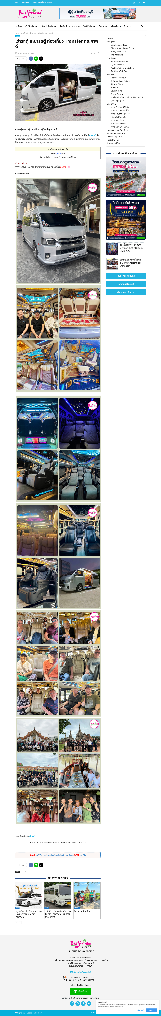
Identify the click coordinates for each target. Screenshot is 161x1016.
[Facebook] (129, 3)
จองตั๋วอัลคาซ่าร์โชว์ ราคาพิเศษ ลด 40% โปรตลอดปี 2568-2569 (131, 248)
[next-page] (20, 922)
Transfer (24, 872)
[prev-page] (16, 922)
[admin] (16, 53)
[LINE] (36, 58)
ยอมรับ (151, 1010)
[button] (142, 26)
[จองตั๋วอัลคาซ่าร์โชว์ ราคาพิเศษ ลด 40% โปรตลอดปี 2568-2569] (112, 249)
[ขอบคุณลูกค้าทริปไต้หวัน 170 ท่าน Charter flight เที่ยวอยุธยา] (112, 264)
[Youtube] (144, 3)
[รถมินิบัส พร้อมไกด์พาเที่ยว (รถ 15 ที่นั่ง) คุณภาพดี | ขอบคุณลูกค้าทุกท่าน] (57, 895)
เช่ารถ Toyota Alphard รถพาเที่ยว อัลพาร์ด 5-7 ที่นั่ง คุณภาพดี (29, 914)
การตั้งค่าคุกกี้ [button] (139, 1010)
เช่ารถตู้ (22, 33)
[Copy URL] (41, 58)
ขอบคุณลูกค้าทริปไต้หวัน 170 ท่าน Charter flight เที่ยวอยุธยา (130, 262)
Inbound (76, 907)
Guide (47, 907)
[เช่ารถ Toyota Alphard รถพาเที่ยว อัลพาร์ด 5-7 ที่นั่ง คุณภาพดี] (28, 895)
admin (22, 53)
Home (17, 33)
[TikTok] (139, 3)
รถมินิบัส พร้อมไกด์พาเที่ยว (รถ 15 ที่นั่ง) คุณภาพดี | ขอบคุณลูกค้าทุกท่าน (58, 914)
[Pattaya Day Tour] (87, 895)
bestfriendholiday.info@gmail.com (85, 998)
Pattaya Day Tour (82, 911)
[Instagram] (134, 3)
